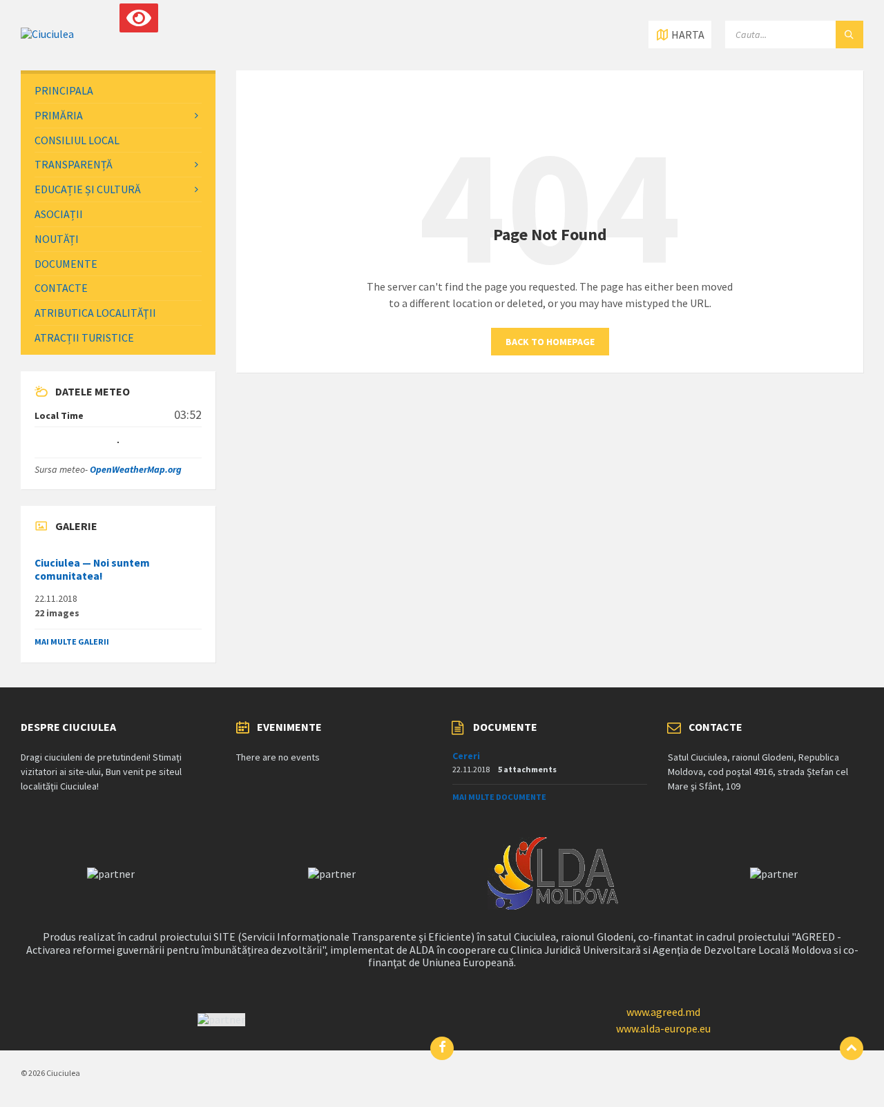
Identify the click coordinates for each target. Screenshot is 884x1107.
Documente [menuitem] (66, 264)
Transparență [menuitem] (74, 164)
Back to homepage (550, 341)
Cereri (466, 756)
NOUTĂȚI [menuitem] (57, 239)
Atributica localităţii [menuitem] (95, 313)
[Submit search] (849, 34)
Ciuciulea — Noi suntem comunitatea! (92, 569)
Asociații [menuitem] (59, 214)
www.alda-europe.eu (663, 1028)
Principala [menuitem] (64, 90)
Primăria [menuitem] (59, 115)
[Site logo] (47, 34)
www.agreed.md (663, 1012)
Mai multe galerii (72, 641)
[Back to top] (851, 1048)
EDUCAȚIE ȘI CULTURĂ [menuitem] (88, 189)
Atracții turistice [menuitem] (84, 337)
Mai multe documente (499, 797)
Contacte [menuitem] (61, 288)
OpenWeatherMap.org (136, 469)
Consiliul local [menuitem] (77, 140)
